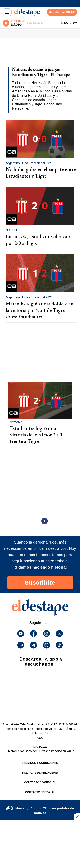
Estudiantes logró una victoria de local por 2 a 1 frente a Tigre (36, 434)
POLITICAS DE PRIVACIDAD (40, 772)
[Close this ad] (77, 816)
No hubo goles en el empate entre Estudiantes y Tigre (41, 172)
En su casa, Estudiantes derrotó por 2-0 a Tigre (38, 240)
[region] (38, 54)
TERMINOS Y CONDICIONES (40, 763)
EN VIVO (70, 23)
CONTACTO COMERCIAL (40, 782)
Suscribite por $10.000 (62, 12)
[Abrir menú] (7, 12)
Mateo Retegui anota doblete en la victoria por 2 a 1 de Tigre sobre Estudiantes (40, 310)
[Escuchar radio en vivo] (6, 23)
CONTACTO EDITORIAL (40, 792)
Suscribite (40, 582)
